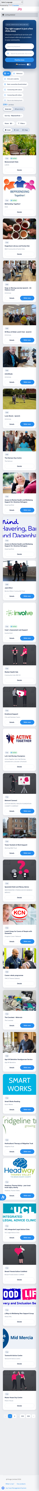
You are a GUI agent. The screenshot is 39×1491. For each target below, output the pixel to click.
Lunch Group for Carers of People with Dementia (18, 932)
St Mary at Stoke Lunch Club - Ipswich (18, 332)
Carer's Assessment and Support (16, 630)
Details (19, 170)
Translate (15, 5)
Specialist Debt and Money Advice (17, 887)
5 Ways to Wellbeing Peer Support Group (19, 1313)
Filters (22, 123)
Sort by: (13, 115)
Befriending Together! (12, 204)
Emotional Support (11, 714)
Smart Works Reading (12, 1101)
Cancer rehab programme (14, 975)
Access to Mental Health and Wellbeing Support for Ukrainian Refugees (19, 501)
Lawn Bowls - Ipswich (12, 416)
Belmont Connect (11, 800)
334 (28, 1416)
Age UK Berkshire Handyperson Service (18, 1059)
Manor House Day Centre (13, 1397)
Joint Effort (9, 588)
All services (19, 109)
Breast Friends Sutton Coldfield (16, 1271)
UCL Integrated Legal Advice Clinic (17, 1229)
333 (22, 1416)
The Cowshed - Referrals (13, 1017)
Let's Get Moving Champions (15, 756)
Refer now (27, 298)
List (17, 130)
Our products (21, 1484)
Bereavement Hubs (11, 162)
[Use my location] (8, 54)
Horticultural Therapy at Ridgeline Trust (19, 1143)
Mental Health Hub (11, 672)
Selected (8, 109)
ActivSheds (8, 374)
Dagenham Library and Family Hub (17, 246)
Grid (8, 130)
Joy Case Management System (16, 1488)
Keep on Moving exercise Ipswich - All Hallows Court (18, 289)
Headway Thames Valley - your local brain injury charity (17, 1186)
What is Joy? (10, 1484)
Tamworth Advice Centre (13, 1355)
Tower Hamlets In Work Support (16, 845)
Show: (9, 123)
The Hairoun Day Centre (13, 458)
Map (26, 130)
